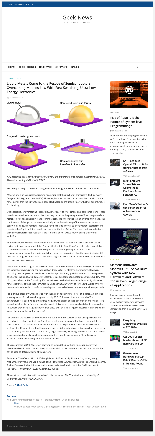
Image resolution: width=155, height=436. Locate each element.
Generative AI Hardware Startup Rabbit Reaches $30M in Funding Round (135, 358)
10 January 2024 (131, 348)
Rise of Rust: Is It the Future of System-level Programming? (126, 122)
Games (75, 67)
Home (11, 67)
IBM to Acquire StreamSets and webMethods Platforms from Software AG (132, 187)
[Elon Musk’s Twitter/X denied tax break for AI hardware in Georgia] (115, 206)
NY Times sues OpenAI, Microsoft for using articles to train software (135, 166)
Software (61, 67)
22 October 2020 (16, 98)
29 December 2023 (119, 131)
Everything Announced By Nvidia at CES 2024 (135, 324)
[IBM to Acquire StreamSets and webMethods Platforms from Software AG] (115, 182)
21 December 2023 (132, 199)
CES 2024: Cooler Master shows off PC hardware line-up (135, 340)
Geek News (77, 17)
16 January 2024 (118, 290)
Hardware (45, 67)
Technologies (27, 67)
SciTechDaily (21, 385)
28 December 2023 (132, 176)
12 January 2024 (131, 332)
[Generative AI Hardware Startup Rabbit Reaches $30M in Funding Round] (115, 354)
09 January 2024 (131, 368)
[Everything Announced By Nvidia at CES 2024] (115, 322)
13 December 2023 (132, 219)
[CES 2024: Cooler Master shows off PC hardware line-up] (115, 338)
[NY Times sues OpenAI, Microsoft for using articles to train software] (115, 162)
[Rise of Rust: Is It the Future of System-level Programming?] (129, 94)
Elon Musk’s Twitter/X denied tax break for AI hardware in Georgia (135, 209)
